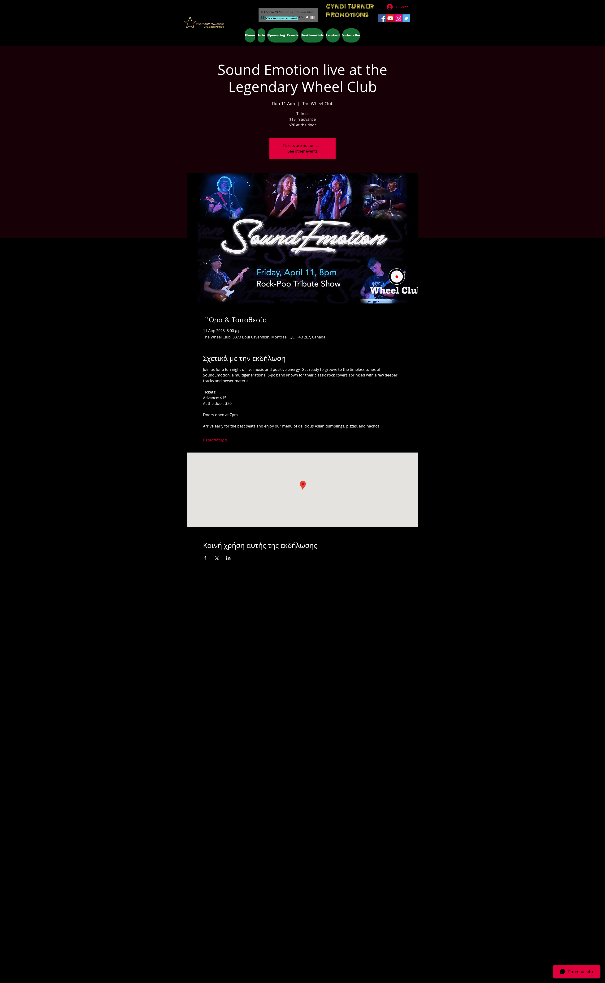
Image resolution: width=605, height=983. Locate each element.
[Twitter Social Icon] (406, 18)
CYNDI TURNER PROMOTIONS (350, 10)
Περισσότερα (215, 440)
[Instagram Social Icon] (398, 18)
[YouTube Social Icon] (390, 18)
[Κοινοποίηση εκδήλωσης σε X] (217, 558)
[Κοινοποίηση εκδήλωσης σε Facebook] (205, 558)
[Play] (263, 17)
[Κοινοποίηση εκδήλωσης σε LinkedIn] (228, 558)
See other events (303, 151)
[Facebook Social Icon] (382, 18)
